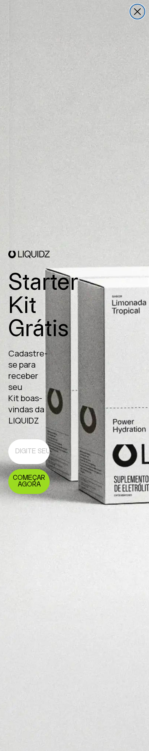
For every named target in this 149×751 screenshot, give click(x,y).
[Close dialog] (137, 11)
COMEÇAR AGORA (29, 481)
